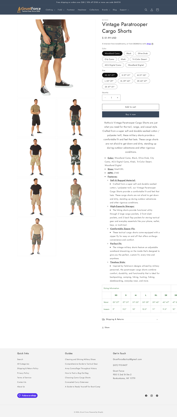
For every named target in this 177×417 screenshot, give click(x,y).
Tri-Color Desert (140, 59)
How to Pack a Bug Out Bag (76, 373)
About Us (21, 386)
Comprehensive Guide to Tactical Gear (81, 364)
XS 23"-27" (110, 75)
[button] (50, 9)
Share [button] (107, 327)
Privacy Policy (23, 373)
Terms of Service (24, 377)
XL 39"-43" (125, 81)
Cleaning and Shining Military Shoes (80, 359)
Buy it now (131, 114)
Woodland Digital (136, 65)
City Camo (109, 59)
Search (20, 359)
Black (129, 53)
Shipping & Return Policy (27, 368)
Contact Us (21, 382)
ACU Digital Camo (113, 65)
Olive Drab (143, 53)
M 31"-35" (141, 75)
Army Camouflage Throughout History (81, 368)
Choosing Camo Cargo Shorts (78, 377)
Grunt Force (84, 412)
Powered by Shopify (96, 412)
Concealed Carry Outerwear (77, 382)
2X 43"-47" (142, 81)
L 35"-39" (109, 81)
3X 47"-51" (110, 86)
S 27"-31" (126, 75)
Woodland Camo (112, 53)
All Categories (23, 364)
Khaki (123, 59)
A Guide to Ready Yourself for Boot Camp (82, 386)
